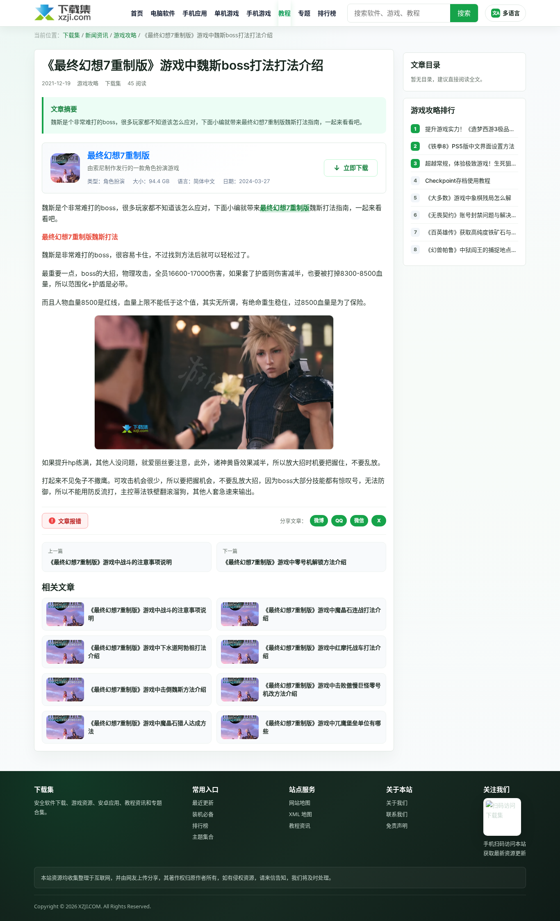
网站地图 (299, 802)
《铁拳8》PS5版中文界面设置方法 (469, 146)
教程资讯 (299, 825)
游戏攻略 (125, 35)
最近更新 (203, 802)
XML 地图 (300, 814)
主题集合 (203, 836)
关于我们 (396, 802)
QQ (339, 520)
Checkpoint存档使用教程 (457, 180)
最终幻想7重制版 (118, 156)
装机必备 (203, 814)
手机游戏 (258, 13)
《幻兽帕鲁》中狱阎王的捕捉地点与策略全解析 (471, 249)
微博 (319, 520)
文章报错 (69, 520)
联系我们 (396, 814)
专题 (304, 13)
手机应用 (194, 13)
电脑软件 (162, 13)
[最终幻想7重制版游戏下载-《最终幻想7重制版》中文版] (65, 168)
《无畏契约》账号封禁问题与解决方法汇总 (471, 214)
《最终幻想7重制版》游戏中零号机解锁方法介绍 (284, 561)
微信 (359, 520)
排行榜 (327, 13)
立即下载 (356, 168)
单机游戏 (226, 13)
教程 (284, 13)
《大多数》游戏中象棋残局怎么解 (468, 197)
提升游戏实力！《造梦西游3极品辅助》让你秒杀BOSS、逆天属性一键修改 (471, 128)
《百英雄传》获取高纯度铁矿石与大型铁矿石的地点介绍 (471, 232)
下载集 (71, 35)
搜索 (464, 13)
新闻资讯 (96, 35)
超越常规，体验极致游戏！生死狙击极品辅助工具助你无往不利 (471, 163)
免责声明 (396, 825)
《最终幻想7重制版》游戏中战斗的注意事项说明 (110, 561)
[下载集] (79, 13)
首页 (137, 13)
